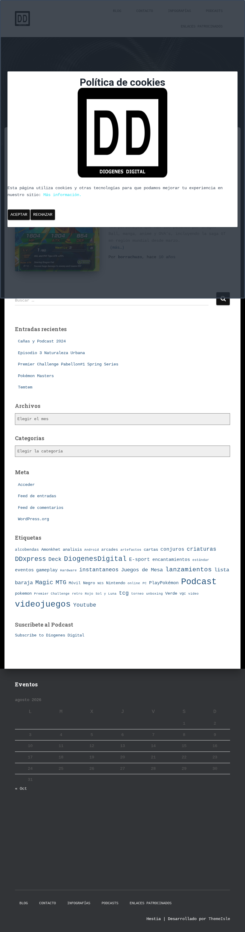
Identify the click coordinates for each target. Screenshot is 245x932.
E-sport (139, 559)
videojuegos (43, 604)
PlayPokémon (164, 583)
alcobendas (27, 549)
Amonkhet (50, 549)
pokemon (23, 593)
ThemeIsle (219, 918)
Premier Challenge (52, 594)
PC (145, 583)
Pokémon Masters (36, 376)
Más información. (62, 194)
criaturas (201, 549)
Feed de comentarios (40, 507)
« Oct (21, 788)
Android (91, 550)
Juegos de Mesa (142, 570)
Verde (171, 593)
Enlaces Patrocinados (151, 903)
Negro (89, 583)
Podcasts (110, 903)
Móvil (75, 583)
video (193, 594)
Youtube (84, 605)
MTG (61, 582)
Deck (55, 559)
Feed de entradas (37, 496)
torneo (137, 594)
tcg (124, 593)
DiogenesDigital (95, 559)
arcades (109, 549)
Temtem (25, 387)
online (134, 583)
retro (77, 594)
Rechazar (42, 214)
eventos (24, 570)
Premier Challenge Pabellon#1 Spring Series (68, 364)
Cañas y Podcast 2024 (42, 341)
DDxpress (30, 559)
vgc (183, 594)
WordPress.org (33, 519)
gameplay (47, 570)
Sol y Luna (106, 594)
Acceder (26, 484)
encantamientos (171, 559)
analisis (72, 549)
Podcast (199, 582)
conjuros (172, 549)
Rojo (89, 594)
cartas (151, 549)
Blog (23, 903)
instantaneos (99, 570)
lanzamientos (188, 569)
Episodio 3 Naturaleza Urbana (51, 353)
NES (100, 583)
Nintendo (115, 583)
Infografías (78, 903)
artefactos (130, 550)
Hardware (68, 570)
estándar (200, 560)
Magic (44, 582)
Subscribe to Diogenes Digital (49, 635)
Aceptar (18, 214)
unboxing (154, 594)
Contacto (47, 903)
